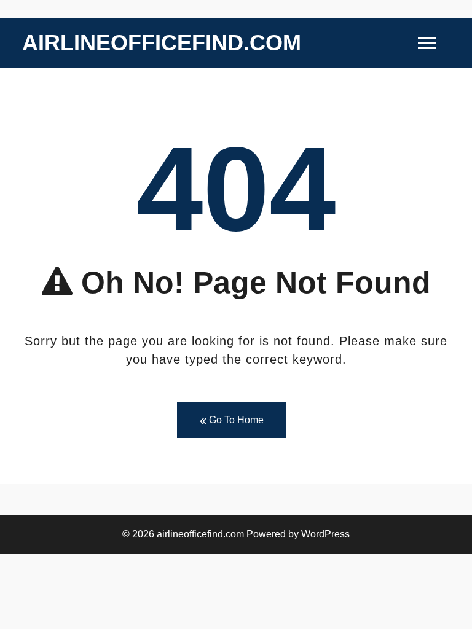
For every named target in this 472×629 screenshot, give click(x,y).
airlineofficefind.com (161, 42)
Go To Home (235, 420)
